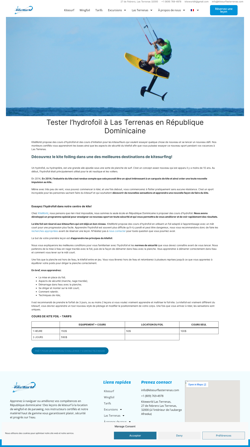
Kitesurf (69, 10)
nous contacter (117, 231)
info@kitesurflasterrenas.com (227, 1)
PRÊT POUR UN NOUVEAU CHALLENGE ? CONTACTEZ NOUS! (70, 350)
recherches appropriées (44, 231)
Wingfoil (85, 10)
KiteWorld (43, 213)
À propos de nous (169, 10)
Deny (179, 435)
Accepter (135, 435)
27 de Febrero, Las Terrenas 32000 (139, 1)
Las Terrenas (140, 10)
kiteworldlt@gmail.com (197, 1)
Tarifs (99, 10)
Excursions (115, 10)
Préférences (223, 435)
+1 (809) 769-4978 (171, 1)
